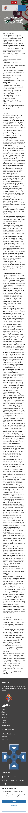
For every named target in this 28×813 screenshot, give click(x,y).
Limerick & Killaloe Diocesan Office (14, 780)
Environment (6, 725)
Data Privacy (5, 739)
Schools (4, 722)
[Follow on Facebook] (15, 2)
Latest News (5, 717)
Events (4, 720)
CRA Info (4, 736)
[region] (14, 799)
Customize (14, 805)
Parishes (4, 714)
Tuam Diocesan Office (10, 777)
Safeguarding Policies (8, 734)
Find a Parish (22, 8)
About (3, 712)
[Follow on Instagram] (12, 2)
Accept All (14, 801)
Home (3, 709)
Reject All (14, 810)
